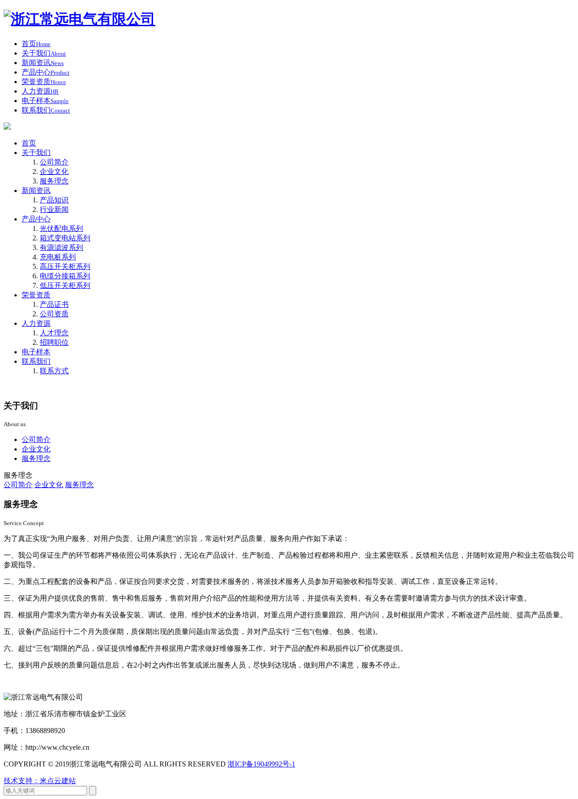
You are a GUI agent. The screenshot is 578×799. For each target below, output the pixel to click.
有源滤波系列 (61, 247)
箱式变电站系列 (65, 238)
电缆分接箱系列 (65, 276)
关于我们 (36, 152)
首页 (29, 143)
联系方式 (54, 371)
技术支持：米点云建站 (40, 781)
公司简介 (54, 162)
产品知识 (54, 200)
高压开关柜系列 (65, 266)
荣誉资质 (36, 295)
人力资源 (36, 323)
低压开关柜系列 (65, 285)
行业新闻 (54, 209)
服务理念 (54, 181)
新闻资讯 (36, 190)
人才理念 (54, 333)
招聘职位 (54, 342)
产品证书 (54, 304)
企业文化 (54, 171)
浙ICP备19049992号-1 (261, 764)
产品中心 (36, 219)
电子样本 (36, 352)
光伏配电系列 (61, 228)
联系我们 (36, 361)
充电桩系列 (58, 257)
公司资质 (54, 314)
